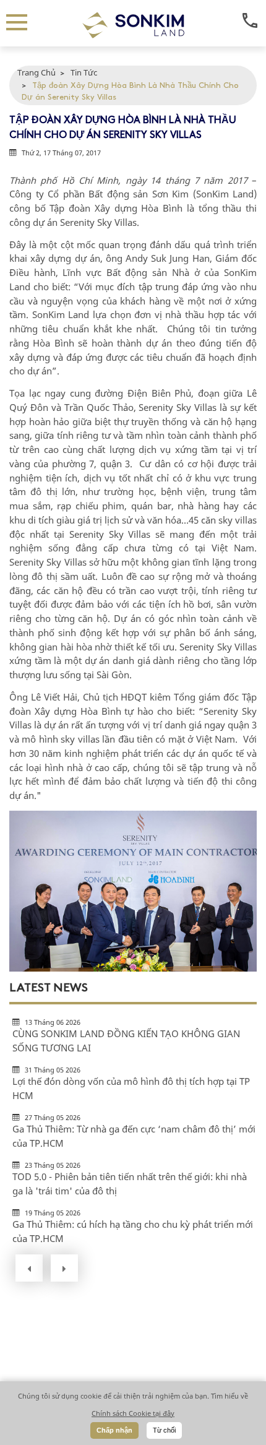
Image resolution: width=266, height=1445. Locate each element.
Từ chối (164, 1430)
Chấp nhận (114, 1430)
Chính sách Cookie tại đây (133, 1413)
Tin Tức (84, 72)
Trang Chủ (36, 72)
